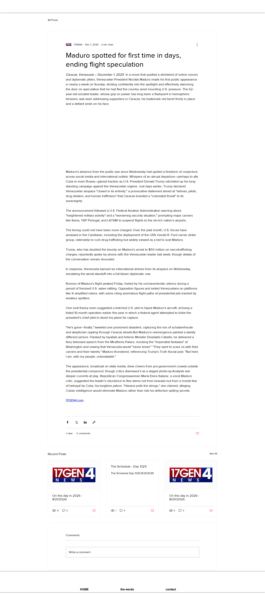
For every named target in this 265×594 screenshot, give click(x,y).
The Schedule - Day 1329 (129, 466)
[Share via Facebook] (67, 422)
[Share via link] (94, 422)
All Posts (53, 19)
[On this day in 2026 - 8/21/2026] (74, 475)
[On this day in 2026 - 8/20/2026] (191, 475)
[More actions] (197, 44)
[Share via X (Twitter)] (76, 422)
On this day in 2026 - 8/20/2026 (184, 497)
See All (213, 453)
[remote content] (132, 137)
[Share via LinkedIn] (85, 422)
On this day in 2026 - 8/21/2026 (67, 497)
